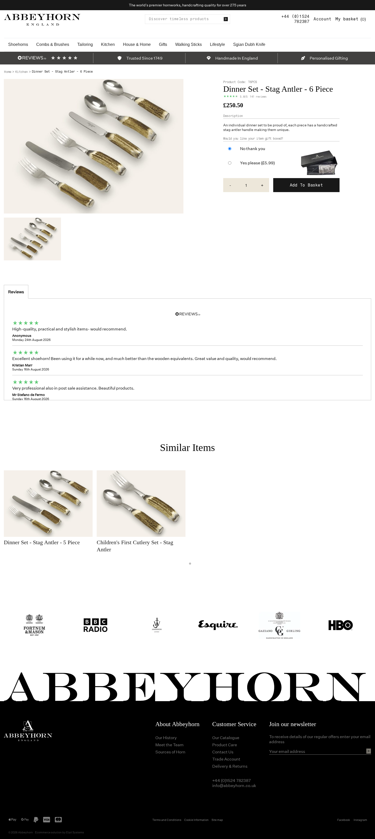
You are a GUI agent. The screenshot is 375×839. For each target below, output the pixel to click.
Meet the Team (169, 744)
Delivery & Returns (229, 766)
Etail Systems (75, 832)
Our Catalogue (225, 737)
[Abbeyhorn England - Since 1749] (42, 19)
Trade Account (226, 759)
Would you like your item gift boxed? (253, 138)
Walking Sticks (188, 44)
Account (322, 19)
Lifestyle (217, 44)
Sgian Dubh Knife (249, 44)
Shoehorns (18, 44)
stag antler (232, 129)
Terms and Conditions (166, 820)
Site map (217, 820)
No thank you (252, 148)
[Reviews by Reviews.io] (32, 58)
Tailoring (85, 44)
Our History (166, 737)
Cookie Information (196, 820)
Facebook (343, 820)
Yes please (257, 162)
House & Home (137, 44)
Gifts (163, 44)
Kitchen (108, 44)
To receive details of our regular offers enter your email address (319, 739)
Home (7, 72)
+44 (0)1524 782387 (295, 19)
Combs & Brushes (52, 44)
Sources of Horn (170, 751)
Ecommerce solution (48, 832)
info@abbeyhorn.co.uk (234, 785)
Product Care (224, 744)
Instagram (360, 820)
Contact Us (222, 751)
